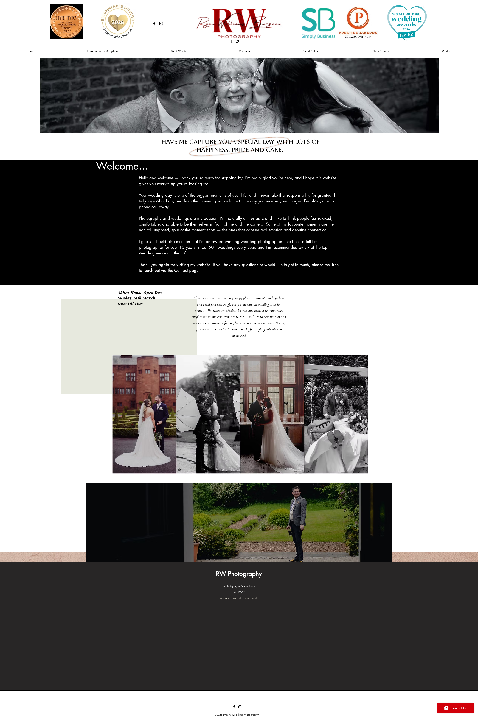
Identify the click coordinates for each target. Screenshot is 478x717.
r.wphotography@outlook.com (238, 586)
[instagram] (161, 23)
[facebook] (154, 23)
